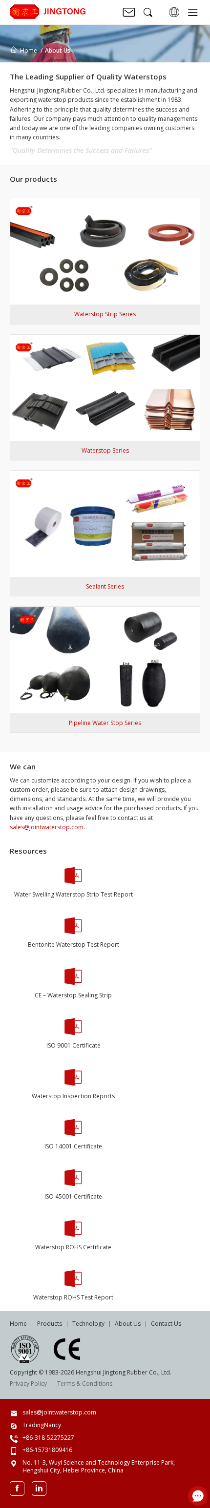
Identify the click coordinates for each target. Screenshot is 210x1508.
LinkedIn (39, 1488)
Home (28, 50)
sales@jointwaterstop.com (47, 827)
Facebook (17, 1488)
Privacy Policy (28, 1383)
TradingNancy (41, 1425)
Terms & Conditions (84, 1383)
